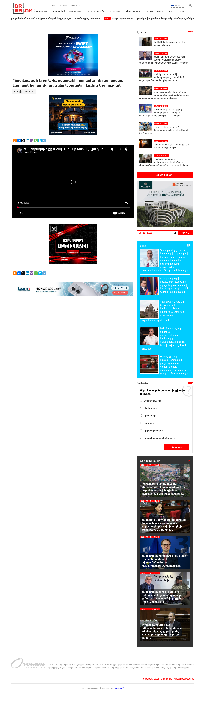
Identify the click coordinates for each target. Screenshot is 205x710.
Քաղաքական (58, 11)
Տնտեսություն (115, 11)
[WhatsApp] (36, 140)
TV (189, 11)
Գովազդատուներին (184, 679)
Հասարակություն (95, 11)
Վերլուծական (133, 11)
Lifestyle (180, 11)
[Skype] (40, 140)
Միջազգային (75, 11)
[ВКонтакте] (19, 140)
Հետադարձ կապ (150, 679)
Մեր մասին (166, 679)
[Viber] (31, 140)
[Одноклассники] (15, 140)
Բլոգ (171, 11)
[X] (23, 140)
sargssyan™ (119, 688)
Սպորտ (161, 11)
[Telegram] (44, 140)
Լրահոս (142, 32)
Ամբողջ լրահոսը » (165, 175)
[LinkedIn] (27, 140)
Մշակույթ (148, 11)
